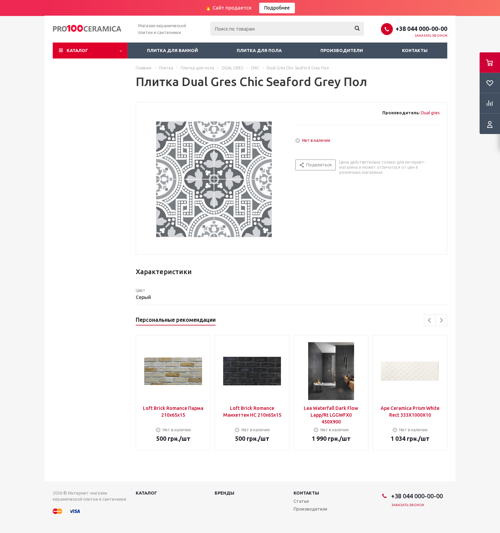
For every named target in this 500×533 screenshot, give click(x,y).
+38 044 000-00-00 (421, 29)
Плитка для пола (259, 50)
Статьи (301, 501)
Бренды (224, 492)
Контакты (415, 50)
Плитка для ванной (172, 50)
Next (441, 320)
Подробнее (277, 8)
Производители (341, 50)
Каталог (77, 50)
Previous (429, 320)
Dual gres (430, 112)
